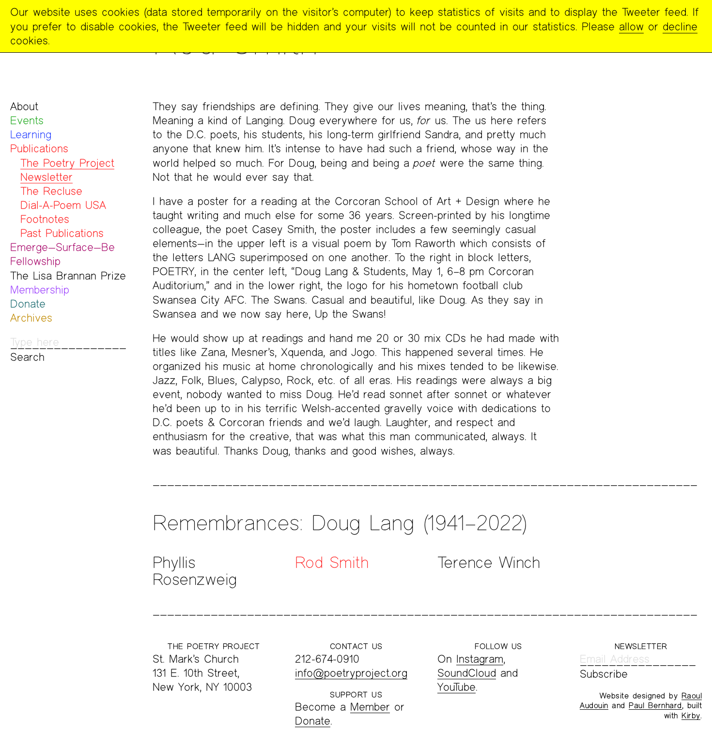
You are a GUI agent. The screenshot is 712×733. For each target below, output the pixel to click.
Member (370, 706)
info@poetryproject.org (351, 672)
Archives (31, 317)
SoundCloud (466, 672)
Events (27, 120)
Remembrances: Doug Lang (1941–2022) (340, 522)
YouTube (456, 686)
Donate (28, 303)
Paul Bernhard (655, 705)
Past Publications (62, 232)
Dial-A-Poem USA (63, 204)
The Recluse (51, 190)
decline (680, 26)
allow (631, 26)
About (24, 106)
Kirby (690, 715)
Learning (30, 134)
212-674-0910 (327, 658)
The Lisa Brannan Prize (68, 275)
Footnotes (44, 218)
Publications (39, 148)
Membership (39, 289)
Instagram (479, 658)
